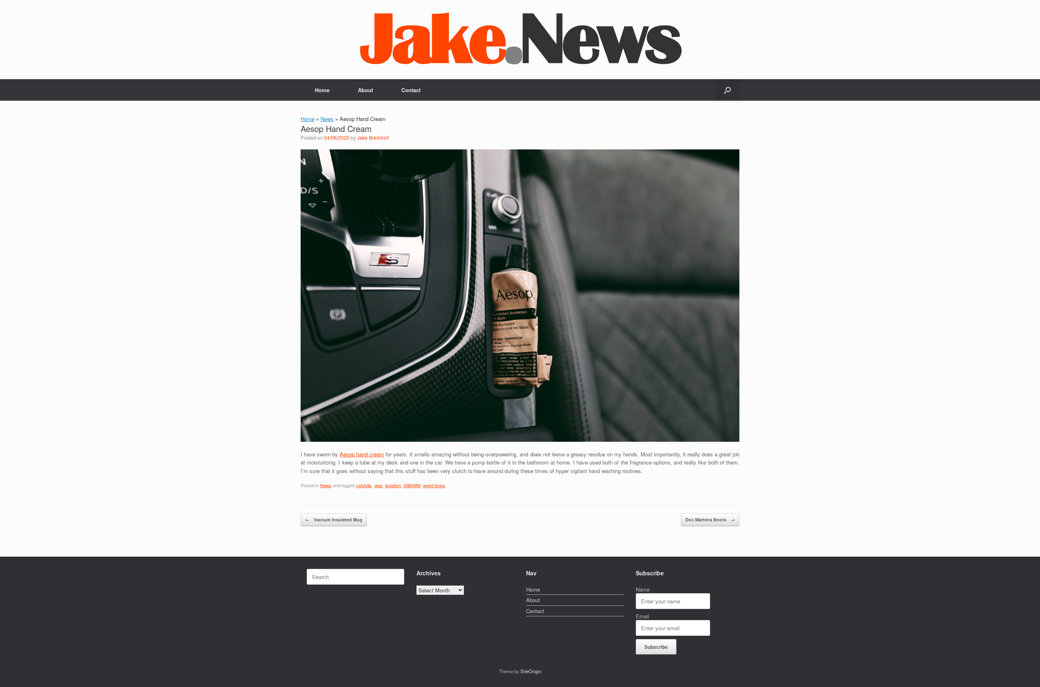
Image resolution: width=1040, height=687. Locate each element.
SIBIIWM (411, 485)
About (365, 90)
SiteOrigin (530, 671)
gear (378, 485)
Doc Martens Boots (710, 519)
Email (642, 616)
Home (322, 90)
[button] (727, 90)
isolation (393, 485)
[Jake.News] (520, 36)
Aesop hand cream (362, 454)
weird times (434, 485)
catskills (364, 485)
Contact (410, 90)
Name (643, 589)
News (327, 119)
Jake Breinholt (373, 137)
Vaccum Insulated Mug (333, 519)
